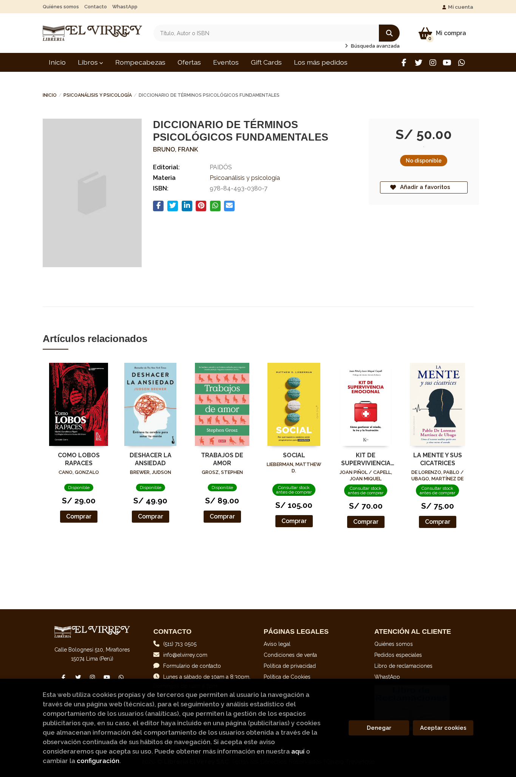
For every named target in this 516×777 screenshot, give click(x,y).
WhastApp (124, 6)
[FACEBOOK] (404, 62)
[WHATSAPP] (461, 62)
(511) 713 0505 (179, 644)
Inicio (50, 95)
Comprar (78, 516)
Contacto (95, 6)
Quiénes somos (61, 6)
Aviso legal (277, 644)
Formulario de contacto (192, 666)
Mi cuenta (460, 7)
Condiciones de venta (290, 655)
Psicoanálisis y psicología (97, 95)
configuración (98, 761)
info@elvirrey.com (185, 655)
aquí (297, 751)
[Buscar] (389, 33)
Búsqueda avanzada (375, 46)
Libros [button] (88, 62)
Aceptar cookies (443, 727)
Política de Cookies (287, 677)
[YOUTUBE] (447, 62)
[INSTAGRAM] (432, 62)
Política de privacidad (290, 666)
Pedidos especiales (398, 655)
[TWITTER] (418, 62)
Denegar (379, 727)
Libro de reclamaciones (403, 666)
